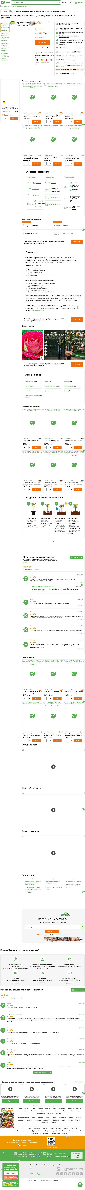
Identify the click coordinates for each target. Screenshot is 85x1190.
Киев (33, 1108)
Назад (5, 11)
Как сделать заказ (64, 1165)
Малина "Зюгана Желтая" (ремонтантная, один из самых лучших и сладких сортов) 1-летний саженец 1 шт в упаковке (74, 483)
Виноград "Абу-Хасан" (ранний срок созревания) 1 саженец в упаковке (31, 483)
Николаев (49, 1111)
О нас (29, 1128)
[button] (78, 69)
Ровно (72, 1111)
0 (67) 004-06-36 (33, 1156)
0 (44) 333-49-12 (22, 1154)
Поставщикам (44, 1133)
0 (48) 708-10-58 (22, 1156)
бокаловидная (36, 391)
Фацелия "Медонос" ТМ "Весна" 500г (74, 441)
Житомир (58, 1113)
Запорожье (62, 1108)
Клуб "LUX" (74, 1128)
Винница (26, 1111)
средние (70, 381)
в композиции (40, 201)
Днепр (54, 1108)
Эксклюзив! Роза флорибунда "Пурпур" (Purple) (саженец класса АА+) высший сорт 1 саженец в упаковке (32, 115)
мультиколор (38, 183)
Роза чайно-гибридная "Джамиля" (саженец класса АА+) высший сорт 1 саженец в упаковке (53, 734)
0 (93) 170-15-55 (32, 1154)
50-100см (53, 183)
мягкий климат (75, 183)
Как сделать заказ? (75, 1131)
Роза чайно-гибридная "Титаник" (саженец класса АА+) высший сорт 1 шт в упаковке (74, 692)
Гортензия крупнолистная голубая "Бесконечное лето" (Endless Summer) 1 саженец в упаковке (31, 157)
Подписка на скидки (23, 1131)
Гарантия (44, 1128)
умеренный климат (75, 190)
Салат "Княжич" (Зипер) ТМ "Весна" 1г (30, 441)
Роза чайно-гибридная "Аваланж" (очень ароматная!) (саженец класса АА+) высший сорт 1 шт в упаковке (32, 692)
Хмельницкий (41, 1113)
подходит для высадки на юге (75, 186)
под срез (39, 206)
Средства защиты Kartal (52, 1131)
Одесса (47, 1108)
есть (50, 381)
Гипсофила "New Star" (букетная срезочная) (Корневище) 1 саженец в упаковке (53, 115)
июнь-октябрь (35, 189)
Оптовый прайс (55, 1133)
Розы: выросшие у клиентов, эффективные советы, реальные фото (33, 883)
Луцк (42, 1111)
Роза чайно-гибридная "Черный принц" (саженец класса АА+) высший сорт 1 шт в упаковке (53, 692)
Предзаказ (34, 1133)
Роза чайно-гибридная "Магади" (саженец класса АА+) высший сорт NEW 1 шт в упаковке (32, 734)
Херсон (78, 1108)
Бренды (64, 1133)
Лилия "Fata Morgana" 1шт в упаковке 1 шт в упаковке (51, 441)
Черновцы (38, 1120)
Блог (23, 1128)
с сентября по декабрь (54, 189)
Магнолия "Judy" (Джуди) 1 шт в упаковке (52, 157)
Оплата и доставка (55, 1128)
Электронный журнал (50, 1165)
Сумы (79, 1111)
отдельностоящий (41, 203)
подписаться (51, 931)
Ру (63, 2)
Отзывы (66, 1128)
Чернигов (50, 1113)
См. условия (15, 983)
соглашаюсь (44, 935)
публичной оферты (38, 310)
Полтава (65, 1111)
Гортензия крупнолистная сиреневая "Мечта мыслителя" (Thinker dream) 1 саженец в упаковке (52, 483)
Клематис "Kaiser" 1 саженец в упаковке (73, 115)
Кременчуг (56, 1120)
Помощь (64, 1131)
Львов (19, 1111)
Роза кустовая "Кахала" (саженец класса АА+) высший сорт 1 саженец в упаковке (74, 157)
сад (34, 386)
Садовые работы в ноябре (73, 881)
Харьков (40, 1108)
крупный (35, 381)
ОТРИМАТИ (10, 1178)
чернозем (74, 200)
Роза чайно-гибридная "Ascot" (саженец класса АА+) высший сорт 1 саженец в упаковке (73, 734)
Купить (42, 43)
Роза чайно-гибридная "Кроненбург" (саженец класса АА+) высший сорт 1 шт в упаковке (10, 108)
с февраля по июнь (56, 191)
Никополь (58, 1111)
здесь (25, 562)
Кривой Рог (34, 1111)
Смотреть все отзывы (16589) (42, 1072)
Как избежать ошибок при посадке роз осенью (52, 882)
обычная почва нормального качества (76, 197)
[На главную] (3, 2)
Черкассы (71, 1108)
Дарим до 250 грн (37, 1131)
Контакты (37, 1128)
